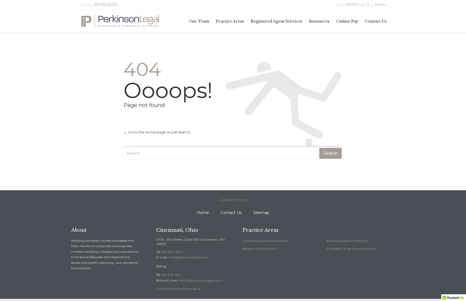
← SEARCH (376, 4)
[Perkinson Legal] (119, 21)
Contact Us (231, 212)
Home (203, 212)
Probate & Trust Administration (351, 249)
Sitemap (261, 212)
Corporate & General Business (265, 241)
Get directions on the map (176, 288)
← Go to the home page (145, 132)
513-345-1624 (172, 275)
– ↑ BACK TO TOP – (233, 200)
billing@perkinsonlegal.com (201, 280)
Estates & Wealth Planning (347, 241)
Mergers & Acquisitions (259, 249)
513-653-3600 (172, 252)
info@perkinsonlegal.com (188, 257)
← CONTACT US (350, 4)
